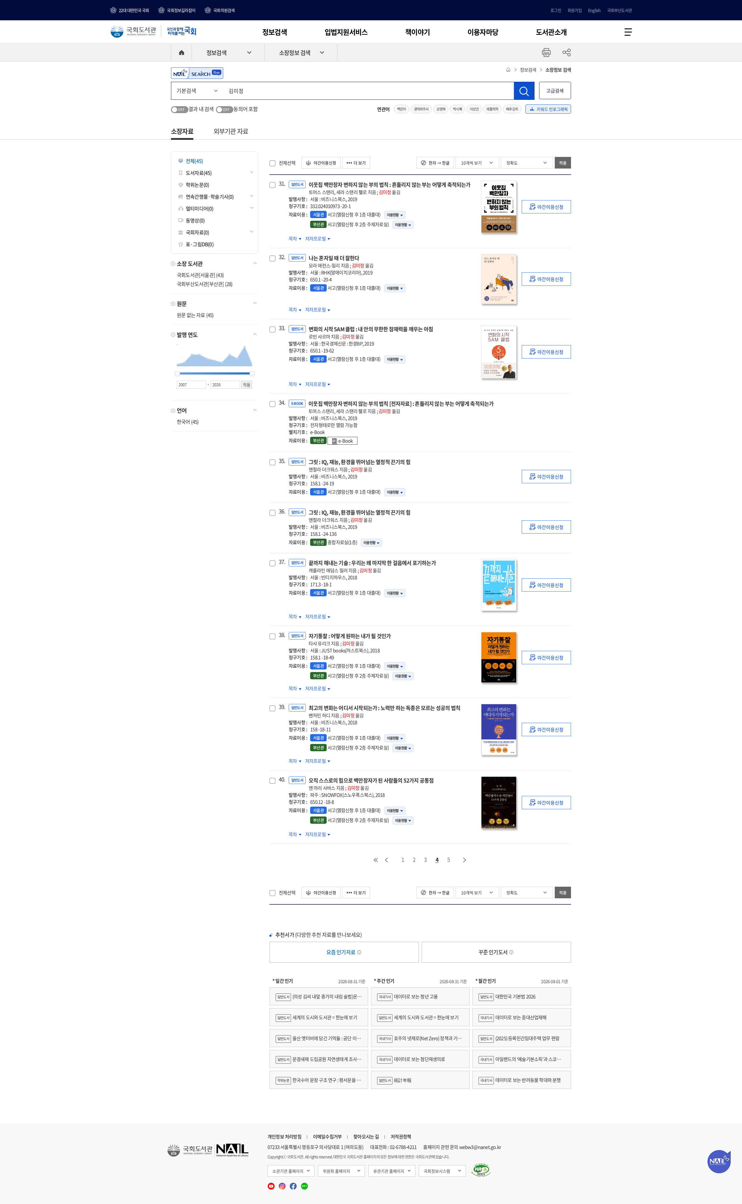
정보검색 (274, 32)
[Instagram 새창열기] (283, 1184)
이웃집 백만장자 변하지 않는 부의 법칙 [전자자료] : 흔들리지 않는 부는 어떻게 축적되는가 (401, 407)
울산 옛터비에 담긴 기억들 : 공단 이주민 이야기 (318, 1041)
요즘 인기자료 (341, 952)
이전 (386, 860)
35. (281, 461)
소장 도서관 (190, 264)
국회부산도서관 (619, 10)
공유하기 (566, 52)
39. (281, 707)
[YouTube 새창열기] (272, 1184)
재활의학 (492, 109)
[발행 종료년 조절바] (252, 373)
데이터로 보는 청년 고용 (408, 996)
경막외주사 (421, 109)
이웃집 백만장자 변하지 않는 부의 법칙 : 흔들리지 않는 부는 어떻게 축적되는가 (390, 188)
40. (281, 779)
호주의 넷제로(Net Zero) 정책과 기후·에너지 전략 (419, 1041)
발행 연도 (187, 335)
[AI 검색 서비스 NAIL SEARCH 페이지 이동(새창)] (197, 73)
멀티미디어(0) (200, 208)
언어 (182, 410)
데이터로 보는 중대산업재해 (513, 1017)
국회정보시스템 (437, 1171)
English (594, 10)
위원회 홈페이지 (336, 1171)
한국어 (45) (188, 421)
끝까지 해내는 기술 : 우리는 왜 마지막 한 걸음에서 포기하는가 (372, 566)
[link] (546, 206)
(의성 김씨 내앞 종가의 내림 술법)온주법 (318, 999)
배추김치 (512, 109)
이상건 (474, 109)
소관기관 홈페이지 (287, 1171)
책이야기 (417, 32)
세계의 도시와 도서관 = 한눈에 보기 (317, 1017)
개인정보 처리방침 (284, 1136)
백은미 (401, 109)
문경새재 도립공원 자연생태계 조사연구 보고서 (318, 1061)
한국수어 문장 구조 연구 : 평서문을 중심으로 (318, 1082)
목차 (295, 238)
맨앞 (375, 860)
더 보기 (360, 163)
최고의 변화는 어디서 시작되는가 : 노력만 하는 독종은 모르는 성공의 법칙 (384, 711)
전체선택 (287, 163)
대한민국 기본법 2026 (507, 996)
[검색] (524, 90)
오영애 (441, 109)
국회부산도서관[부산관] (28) (204, 283)
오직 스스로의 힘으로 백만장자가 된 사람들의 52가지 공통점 (371, 783)
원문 (182, 304)
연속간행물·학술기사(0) (210, 196)
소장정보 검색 (294, 52)
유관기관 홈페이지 (388, 1171)
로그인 (555, 10)
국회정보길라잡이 (181, 10)
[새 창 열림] (481, 1170)
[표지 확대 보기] (498, 207)
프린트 (546, 52)
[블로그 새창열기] (304, 1184)
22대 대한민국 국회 (134, 10)
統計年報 (395, 1079)
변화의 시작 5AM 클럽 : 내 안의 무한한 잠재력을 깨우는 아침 (371, 332)
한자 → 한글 (439, 163)
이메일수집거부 (327, 1136)
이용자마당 (483, 32)
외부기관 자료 (231, 131)
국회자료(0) (197, 232)
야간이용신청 (324, 163)
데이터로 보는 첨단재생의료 (412, 1058)
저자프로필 (316, 238)
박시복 (457, 109)
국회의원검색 (223, 10)
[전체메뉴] (628, 32)
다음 (465, 860)
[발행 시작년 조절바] (177, 373)
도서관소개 (551, 32)
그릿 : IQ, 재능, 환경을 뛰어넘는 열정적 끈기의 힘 (359, 465)
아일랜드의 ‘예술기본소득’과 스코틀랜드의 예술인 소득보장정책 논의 (522, 1061)
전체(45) (194, 160)
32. (281, 257)
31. (281, 184)
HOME (181, 52)
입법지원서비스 (346, 32)
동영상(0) (195, 220)
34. (281, 402)
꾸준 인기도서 (494, 952)
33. (281, 328)
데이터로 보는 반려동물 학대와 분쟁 (520, 1079)
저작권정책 (401, 1136)
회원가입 (575, 10)
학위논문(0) (197, 184)
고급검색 (555, 90)
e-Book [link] (345, 440)
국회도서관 (133, 31)
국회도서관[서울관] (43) (200, 274)
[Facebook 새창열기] (294, 1184)
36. (281, 511)
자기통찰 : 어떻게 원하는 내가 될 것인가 (350, 639)
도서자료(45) (199, 172)
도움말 (359, 952)
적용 (563, 163)
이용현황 (393, 215)
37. (281, 562)
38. (281, 635)
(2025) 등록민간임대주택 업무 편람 (519, 1038)
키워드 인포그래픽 (552, 109)
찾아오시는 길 (366, 1136)
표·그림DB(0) (200, 244)
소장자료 (182, 131)
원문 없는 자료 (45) (195, 314)
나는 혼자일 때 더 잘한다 (341, 261)
